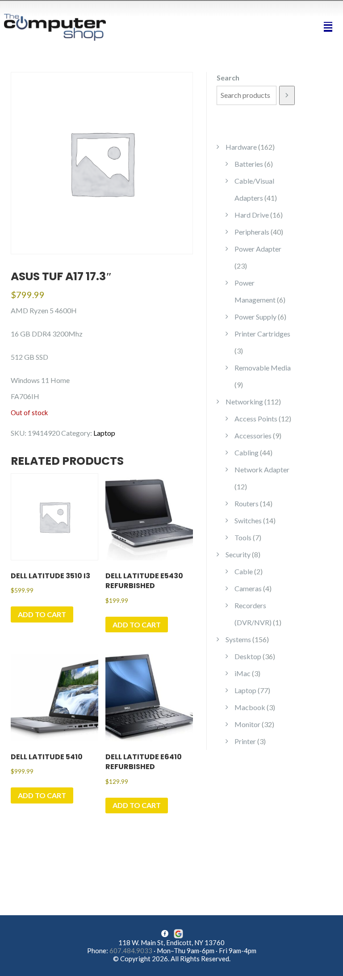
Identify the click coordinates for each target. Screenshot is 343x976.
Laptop (104, 433)
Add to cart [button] (42, 614)
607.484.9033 (130, 951)
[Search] (287, 95)
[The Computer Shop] (60, 26)
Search (228, 77)
